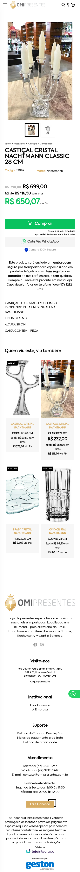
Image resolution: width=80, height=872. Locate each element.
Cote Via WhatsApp (43, 241)
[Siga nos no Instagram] (42, 645)
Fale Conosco (40, 705)
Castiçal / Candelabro (40, 144)
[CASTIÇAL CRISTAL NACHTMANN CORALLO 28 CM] (22, 406)
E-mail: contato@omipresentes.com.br (40, 774)
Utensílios (19, 144)
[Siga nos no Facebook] (35, 645)
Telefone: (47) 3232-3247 (40, 766)
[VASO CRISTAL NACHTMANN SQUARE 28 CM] (57, 512)
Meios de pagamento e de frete (40, 737)
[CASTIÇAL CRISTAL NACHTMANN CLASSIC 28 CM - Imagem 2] (48, 130)
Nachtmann (55, 171)
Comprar (43, 224)
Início (8, 144)
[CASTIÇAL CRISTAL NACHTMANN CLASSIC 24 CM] (57, 410)
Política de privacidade (40, 742)
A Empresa (40, 709)
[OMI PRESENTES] (27, 5)
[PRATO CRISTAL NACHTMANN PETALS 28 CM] (22, 509)
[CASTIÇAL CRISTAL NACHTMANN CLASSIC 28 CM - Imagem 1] (32, 130)
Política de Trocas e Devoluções (40, 733)
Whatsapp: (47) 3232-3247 (40, 770)
